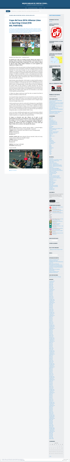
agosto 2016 (51, 329)
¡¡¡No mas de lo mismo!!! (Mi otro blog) (55, 159)
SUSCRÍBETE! (52, 192)
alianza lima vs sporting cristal (17, 29)
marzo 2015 (51, 347)
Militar (50, 146)
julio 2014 (51, 356)
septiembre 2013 (52, 366)
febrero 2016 (51, 335)
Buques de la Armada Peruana (54, 160)
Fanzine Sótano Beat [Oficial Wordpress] (55, 170)
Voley (50, 154)
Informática (51, 140)
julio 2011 (51, 394)
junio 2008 (51, 434)
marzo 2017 (51, 321)
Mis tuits (50, 21)
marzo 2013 (51, 373)
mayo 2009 (51, 422)
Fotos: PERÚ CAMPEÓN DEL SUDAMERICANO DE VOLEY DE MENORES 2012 (56, 109)
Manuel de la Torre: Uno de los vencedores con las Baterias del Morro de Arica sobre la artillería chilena (56, 103)
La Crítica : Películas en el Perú (54, 175)
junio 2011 (51, 395)
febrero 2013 (51, 374)
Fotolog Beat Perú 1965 (53, 172)
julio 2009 (51, 420)
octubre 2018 (51, 301)
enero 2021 (51, 283)
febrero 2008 (51, 438)
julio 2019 (51, 291)
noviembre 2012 (52, 377)
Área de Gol (51, 158)
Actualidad (18, 28)
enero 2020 (51, 288)
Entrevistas (51, 133)
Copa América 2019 (52, 121)
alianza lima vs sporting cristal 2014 (27, 29)
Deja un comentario (13, 170)
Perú (10, 29)
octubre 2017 (51, 314)
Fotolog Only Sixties (52, 173)
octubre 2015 (51, 340)
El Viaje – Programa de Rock (53, 131)
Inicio (26, 7)
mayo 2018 (51, 306)
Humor (50, 139)
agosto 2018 (51, 303)
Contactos (40, 7)
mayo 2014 (51, 358)
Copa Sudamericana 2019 (53, 124)
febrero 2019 (51, 297)
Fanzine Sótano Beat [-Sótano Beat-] (55, 169)
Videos (50, 153)
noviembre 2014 (52, 351)
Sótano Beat (51, 184)
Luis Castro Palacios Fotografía (54, 176)
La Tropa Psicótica (52, 142)
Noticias (39, 28)
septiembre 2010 (52, 405)
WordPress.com (51, 188)
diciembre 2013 (51, 363)
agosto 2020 (51, 284)
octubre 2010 (51, 404)
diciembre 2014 (51, 350)
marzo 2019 (51, 296)
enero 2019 (51, 298)
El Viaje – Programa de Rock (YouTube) (55, 166)
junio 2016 (51, 331)
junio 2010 (51, 408)
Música (50, 145)
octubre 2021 (51, 282)
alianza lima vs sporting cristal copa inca (17, 31)
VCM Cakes (51, 187)
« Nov (50, 456)
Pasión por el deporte (52, 180)
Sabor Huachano (52, 183)
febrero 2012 (51, 387)
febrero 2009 (51, 425)
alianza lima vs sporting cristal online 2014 (24, 32)
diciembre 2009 (51, 415)
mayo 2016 (51, 332)
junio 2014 (51, 357)
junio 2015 (51, 344)
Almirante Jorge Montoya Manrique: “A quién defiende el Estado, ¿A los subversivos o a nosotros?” (55, 112)
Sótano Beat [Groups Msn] (53, 185)
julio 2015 (51, 343)
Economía (50, 130)
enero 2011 (51, 401)
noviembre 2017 (52, 313)
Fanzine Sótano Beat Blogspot (54, 168)
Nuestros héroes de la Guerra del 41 (55, 177)
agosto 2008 (51, 432)
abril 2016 (51, 333)
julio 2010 (51, 407)
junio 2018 (51, 305)
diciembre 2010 (51, 402)
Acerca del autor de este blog (32, 7)
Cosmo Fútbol (51, 161)
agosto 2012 (51, 380)
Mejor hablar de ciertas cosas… (35, 3)
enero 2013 (51, 375)
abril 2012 (51, 385)
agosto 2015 (51, 342)
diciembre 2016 (51, 325)
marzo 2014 (51, 360)
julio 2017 (51, 317)
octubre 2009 (51, 417)
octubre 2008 (51, 430)
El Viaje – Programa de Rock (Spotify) (55, 165)
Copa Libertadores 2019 (53, 123)
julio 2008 (51, 433)
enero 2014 (51, 362)
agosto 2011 (51, 393)
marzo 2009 (51, 424)
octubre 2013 (51, 365)
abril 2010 (51, 410)
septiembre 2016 (52, 328)
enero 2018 (51, 311)
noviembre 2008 (52, 429)
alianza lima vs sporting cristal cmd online (21, 30)
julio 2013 (51, 369)
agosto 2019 (51, 290)
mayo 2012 (51, 384)
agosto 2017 (51, 316)
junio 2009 (51, 421)
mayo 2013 (51, 371)
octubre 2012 (51, 378)
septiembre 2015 (52, 341)
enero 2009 (51, 426)
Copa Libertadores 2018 (53, 122)
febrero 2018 (51, 310)
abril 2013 (51, 372)
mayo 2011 (51, 396)
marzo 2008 (51, 437)
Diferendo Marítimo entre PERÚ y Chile (55, 128)
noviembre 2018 (52, 300)
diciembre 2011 (51, 389)
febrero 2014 (51, 361)
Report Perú (51, 181)
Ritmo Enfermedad (52, 182)
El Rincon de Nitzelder (53, 162)
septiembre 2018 (52, 302)
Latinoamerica (35, 28)
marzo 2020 (51, 286)
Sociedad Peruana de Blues (53, 186)
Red (44, 7)
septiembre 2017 (52, 315)
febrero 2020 (51, 287)
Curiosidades (51, 126)
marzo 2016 (51, 334)
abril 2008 (51, 436)
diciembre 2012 (51, 376)
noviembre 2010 (52, 403)
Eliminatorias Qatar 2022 (53, 132)
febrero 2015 (51, 348)
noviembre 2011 (52, 390)
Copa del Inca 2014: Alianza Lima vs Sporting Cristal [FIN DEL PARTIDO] (25, 23)
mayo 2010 (51, 409)
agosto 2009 (51, 419)
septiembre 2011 (52, 392)
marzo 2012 (51, 386)
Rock (50, 152)
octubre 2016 (51, 327)
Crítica (50, 125)
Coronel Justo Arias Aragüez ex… (57, 210)
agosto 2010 (51, 406)
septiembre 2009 (52, 418)
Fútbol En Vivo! (28, 28)
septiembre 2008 (52, 431)
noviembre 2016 (52, 326)
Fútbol (24, 28)
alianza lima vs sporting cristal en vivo (29, 31)
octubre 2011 (51, 391)
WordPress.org (51, 189)
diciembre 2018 (51, 299)
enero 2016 (51, 336)
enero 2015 (51, 349)
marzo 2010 (51, 411)
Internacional (51, 141)
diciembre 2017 (51, 312)
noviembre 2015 (52, 339)
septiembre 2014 (52, 354)
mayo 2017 (51, 319)
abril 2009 (51, 423)
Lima (50, 144)
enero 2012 (51, 388)
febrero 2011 (51, 400)
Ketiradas (50, 174)
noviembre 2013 (52, 364)
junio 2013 (51, 370)
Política (50, 151)
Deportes (21, 28)
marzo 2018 (51, 309)
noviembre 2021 (52, 281)
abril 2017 (51, 320)
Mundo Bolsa (51, 147)
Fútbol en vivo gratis (52, 171)
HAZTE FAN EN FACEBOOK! (54, 15)
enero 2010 (51, 414)
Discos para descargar (52, 129)
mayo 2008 (51, 435)
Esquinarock (51, 167)
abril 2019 (51, 295)
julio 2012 (51, 381)
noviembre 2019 (52, 289)
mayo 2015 (51, 345)
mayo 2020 (51, 285)
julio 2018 (51, 304)
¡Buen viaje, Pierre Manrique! (54, 263)
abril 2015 (51, 346)
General (32, 28)
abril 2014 (51, 359)
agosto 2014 (51, 355)
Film (50, 137)
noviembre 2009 (52, 416)
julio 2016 (51, 330)
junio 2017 (51, 318)
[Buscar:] (53, 240)
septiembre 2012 (52, 379)
